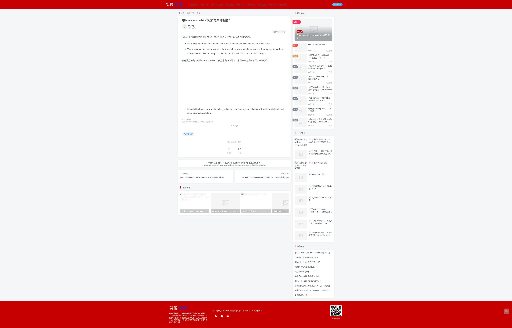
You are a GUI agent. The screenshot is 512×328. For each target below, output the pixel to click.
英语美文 (262, 4)
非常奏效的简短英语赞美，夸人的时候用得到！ (314, 285)
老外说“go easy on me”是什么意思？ (319, 109)
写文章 (338, 4)
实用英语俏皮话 (301, 295)
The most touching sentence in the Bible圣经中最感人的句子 (320, 212)
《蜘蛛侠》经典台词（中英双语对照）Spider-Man (320, 233)
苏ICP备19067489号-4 (247, 311)
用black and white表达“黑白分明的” (206, 20)
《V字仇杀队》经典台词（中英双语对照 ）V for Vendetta (320, 88)
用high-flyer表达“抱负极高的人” (308, 281)
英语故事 (230, 4)
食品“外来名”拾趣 (302, 271)
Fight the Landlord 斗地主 (320, 198)
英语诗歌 (273, 4)
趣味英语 (283, 4)
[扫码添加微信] (506, 311)
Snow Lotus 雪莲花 (319, 174)
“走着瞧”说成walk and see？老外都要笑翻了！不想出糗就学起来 (319, 142)
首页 (182, 13)
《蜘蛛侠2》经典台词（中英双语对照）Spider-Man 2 (320, 120)
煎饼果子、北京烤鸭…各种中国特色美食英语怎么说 (320, 152)
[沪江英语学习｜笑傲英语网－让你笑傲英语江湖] (175, 4)
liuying (191, 25)
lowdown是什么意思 (316, 44)
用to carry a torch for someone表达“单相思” (313, 252)
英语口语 (205, 4)
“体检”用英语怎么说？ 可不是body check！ (312, 290)
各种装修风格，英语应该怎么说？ (320, 187)
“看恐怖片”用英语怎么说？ (305, 266)
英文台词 (194, 4)
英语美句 (251, 4)
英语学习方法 (217, 4)
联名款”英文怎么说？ (320, 162)
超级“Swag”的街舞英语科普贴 (307, 276)
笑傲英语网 (234, 311)
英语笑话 (241, 4)
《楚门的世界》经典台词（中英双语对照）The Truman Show (318, 57)
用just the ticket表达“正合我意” (307, 262)
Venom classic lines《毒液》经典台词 (318, 77)
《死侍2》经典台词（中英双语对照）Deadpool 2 (320, 67)
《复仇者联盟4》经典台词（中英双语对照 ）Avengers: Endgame (319, 100)
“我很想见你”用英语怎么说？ (306, 257)
